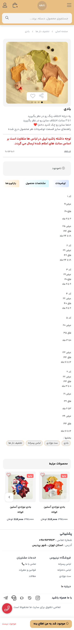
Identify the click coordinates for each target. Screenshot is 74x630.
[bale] (30, 598)
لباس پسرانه (34, 443)
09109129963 (47, 540)
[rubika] (22, 598)
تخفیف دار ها (42, 32)
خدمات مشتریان (26, 558)
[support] (14, 598)
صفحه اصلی (61, 32)
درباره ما (66, 586)
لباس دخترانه (64, 570)
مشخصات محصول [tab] (36, 183)
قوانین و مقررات (27, 570)
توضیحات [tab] (60, 183)
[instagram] (38, 598)
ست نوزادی (52, 443)
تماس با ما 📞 (29, 564)
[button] (65, 497)
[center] (7, 18)
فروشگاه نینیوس (60, 558)
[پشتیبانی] (7, 608)
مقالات (32, 576)
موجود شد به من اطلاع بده (50, 624)
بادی (66, 443)
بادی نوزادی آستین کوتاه (54, 509)
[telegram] (6, 598)
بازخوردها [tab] (10, 183)
